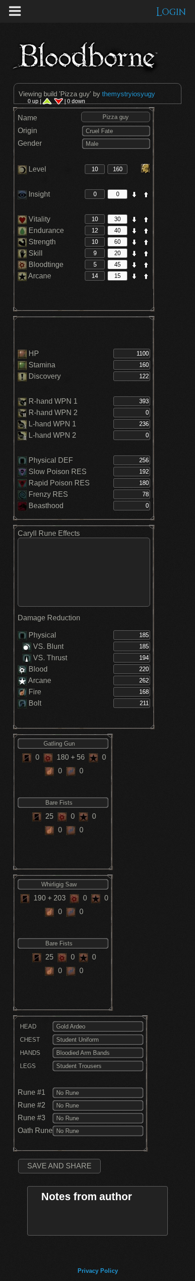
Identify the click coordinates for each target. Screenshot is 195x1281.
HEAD (27, 1026)
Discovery (45, 376)
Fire (35, 692)
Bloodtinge (45, 264)
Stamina (42, 365)
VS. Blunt (47, 646)
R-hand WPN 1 (53, 401)
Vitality (38, 219)
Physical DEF (51, 460)
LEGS (27, 1066)
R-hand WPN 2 (53, 412)
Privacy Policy (98, 1270)
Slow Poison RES (58, 471)
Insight (38, 194)
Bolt (35, 703)
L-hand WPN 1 (52, 424)
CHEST (29, 1039)
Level (36, 169)
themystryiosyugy (128, 94)
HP (34, 353)
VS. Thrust (49, 658)
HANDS (29, 1052)
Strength (41, 242)
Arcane (39, 276)
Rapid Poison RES (59, 483)
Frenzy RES (48, 494)
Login (171, 12)
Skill (35, 253)
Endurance (45, 230)
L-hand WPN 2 (52, 435)
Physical (42, 635)
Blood (38, 669)
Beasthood (46, 505)
